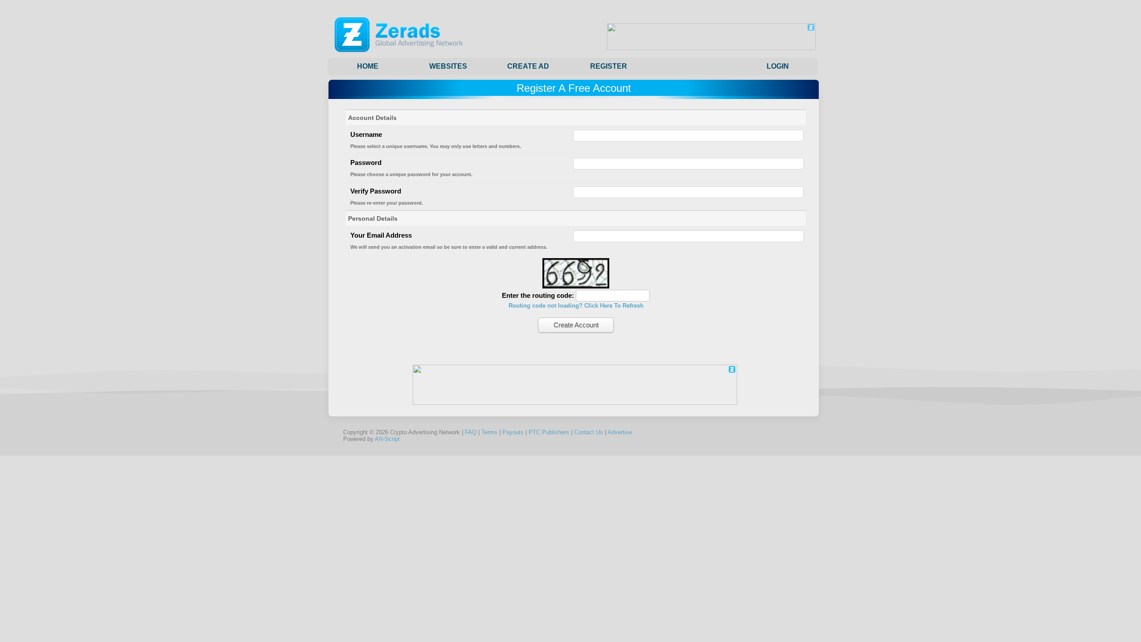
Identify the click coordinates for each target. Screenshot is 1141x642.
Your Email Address (381, 235)
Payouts (513, 432)
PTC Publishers (549, 432)
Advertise (619, 432)
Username (366, 134)
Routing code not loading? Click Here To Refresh (576, 306)
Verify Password (375, 191)
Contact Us (588, 432)
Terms (489, 432)
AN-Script (387, 439)
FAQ (470, 432)
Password (366, 162)
